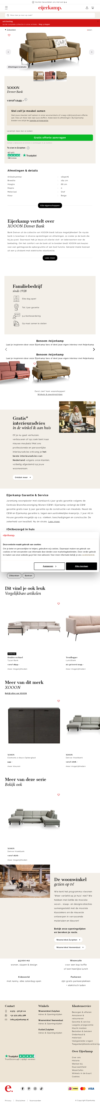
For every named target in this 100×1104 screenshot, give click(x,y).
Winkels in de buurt (82, 1073)
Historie (76, 1061)
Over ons (76, 1057)
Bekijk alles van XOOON (16, 693)
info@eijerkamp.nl (19, 1020)
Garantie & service (81, 1022)
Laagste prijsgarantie (82, 1025)
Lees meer (50, 258)
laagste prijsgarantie (39, 121)
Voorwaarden (35, 1100)
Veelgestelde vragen (82, 1041)
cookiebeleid (88, 555)
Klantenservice (81, 1006)
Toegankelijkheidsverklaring (86, 1044)
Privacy (8, 1100)
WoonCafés (77, 1070)
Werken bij (77, 1064)
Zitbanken (11, 29)
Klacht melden (79, 1028)
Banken (28, 576)
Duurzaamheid (79, 1067)
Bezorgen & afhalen (82, 1012)
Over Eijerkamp (82, 1051)
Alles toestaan (81, 566)
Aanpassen (48, 566)
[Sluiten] (98, 21)
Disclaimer (20, 1100)
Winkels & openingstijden (50, 394)
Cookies (76, 1077)
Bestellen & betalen (82, 1031)
